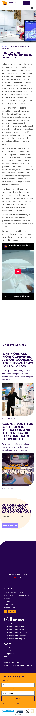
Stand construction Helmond (15, 627)
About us (7, 651)
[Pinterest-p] (14, 611)
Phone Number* (7, 689)
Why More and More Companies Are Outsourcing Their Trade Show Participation (17, 360)
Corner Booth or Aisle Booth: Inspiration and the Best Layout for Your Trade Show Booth (17, 431)
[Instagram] (5, 611)
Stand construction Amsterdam (15, 633)
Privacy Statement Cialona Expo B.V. (18, 665)
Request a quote (10, 624)
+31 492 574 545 (16, 592)
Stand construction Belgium (14, 639)
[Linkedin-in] (10, 611)
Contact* (4, 681)
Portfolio (7, 648)
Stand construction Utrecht (14, 630)
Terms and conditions (12, 662)
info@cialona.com (11, 607)
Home (4, 46)
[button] (32, 7)
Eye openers (9, 654)
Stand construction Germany (15, 636)
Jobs (5, 657)
